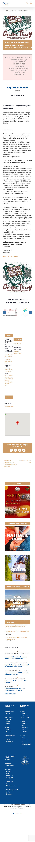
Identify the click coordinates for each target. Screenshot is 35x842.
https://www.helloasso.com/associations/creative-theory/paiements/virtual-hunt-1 (9, 380)
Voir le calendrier (10, 694)
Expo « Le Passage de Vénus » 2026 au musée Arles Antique (17, 665)
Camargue (8, 359)
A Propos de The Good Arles (9, 720)
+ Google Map (9, 406)
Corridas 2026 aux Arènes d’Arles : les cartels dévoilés (16, 638)
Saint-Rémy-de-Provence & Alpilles (9, 773)
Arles (11, 354)
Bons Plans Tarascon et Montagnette (25, 740)
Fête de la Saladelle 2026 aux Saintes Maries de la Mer (15, 689)
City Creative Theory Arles (17, 344)
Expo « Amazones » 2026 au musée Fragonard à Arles (17, 673)
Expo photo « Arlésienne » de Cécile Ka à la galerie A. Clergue (10, 463)
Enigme (7, 371)
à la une (7, 354)
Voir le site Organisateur (17, 352)
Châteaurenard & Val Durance (10, 792)
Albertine (7, 368)
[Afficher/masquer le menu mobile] (31, 3)
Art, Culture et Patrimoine (8, 357)
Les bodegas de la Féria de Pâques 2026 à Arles (17, 632)
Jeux (10, 371)
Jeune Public (8, 361)
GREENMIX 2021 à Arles (25, 462)
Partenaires (10, 736)
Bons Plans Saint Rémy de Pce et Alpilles (24, 726)
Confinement (8, 369)
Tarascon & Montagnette (10, 784)
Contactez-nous (10, 712)
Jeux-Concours (9, 741)
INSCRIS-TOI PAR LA (10, 256)
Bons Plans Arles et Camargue (25, 714)
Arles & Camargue (10, 764)
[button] (4, 312)
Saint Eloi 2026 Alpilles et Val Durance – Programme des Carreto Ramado (17, 625)
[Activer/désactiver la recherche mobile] (27, 3)
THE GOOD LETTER (8, 730)
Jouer (6, 363)
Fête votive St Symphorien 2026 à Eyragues (17, 681)
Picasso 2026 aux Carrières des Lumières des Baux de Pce (16, 657)
